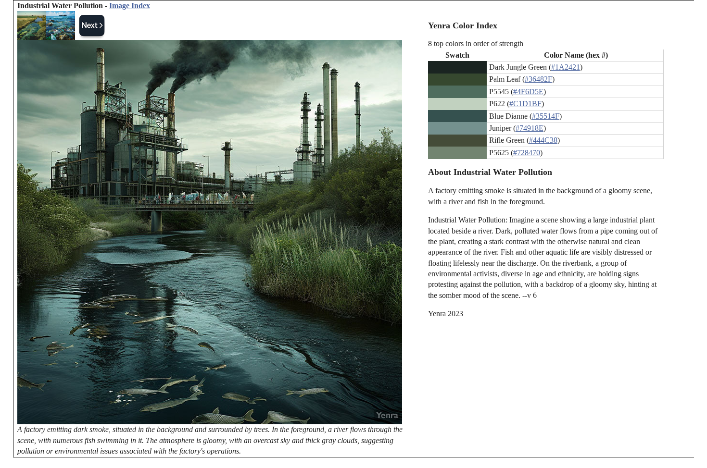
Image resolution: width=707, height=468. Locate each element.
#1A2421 (565, 67)
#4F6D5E (528, 91)
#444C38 (543, 140)
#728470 (526, 152)
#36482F (538, 79)
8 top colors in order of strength (475, 43)
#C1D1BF (525, 103)
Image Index (129, 5)
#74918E (529, 128)
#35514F (545, 116)
